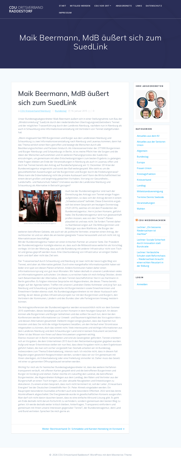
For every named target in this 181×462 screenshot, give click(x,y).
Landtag (141, 185)
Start (62, 5)
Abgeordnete (124, 5)
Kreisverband (144, 179)
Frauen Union (144, 168)
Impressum (65, 12)
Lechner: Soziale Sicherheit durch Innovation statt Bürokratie (151, 243)
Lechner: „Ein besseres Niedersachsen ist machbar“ (149, 231)
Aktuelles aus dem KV (148, 135)
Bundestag (61, 110)
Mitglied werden (80, 5)
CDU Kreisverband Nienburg (35, 110)
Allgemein (142, 150)
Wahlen (141, 208)
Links (139, 5)
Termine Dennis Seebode (150, 197)
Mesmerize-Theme (122, 454)
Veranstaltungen (146, 202)
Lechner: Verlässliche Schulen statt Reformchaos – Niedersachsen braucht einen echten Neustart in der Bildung (151, 259)
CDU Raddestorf (26, 9)
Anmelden (142, 284)
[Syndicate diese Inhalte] (137, 220)
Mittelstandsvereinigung (150, 191)
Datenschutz (154, 5)
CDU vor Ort (101, 5)
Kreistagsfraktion (146, 174)
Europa (141, 162)
